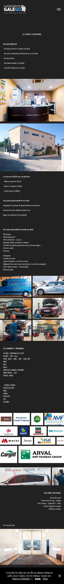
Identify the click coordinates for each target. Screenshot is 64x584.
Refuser (45, 578)
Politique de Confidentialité (21, 578)
